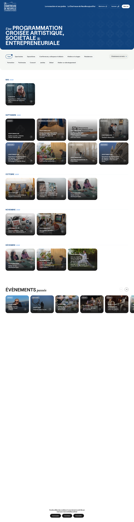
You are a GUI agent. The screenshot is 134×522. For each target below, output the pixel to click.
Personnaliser (78, 515)
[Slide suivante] (126, 289)
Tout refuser (67, 515)
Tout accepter (55, 515)
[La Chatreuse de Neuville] (10, 6)
